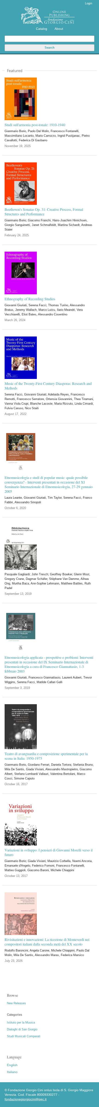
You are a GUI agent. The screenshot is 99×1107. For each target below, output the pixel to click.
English (12, 1065)
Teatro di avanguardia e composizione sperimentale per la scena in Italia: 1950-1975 (46, 756)
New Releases (16, 1003)
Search (50, 47)
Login (88, 3)
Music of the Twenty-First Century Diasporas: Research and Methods (48, 385)
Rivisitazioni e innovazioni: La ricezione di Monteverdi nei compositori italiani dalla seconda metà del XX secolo (47, 941)
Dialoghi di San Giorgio (22, 1029)
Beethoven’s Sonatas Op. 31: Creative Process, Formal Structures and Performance (44, 211)
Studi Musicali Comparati (23, 1036)
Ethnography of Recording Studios (30, 299)
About (59, 29)
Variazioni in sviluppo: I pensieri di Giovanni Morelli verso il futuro (49, 852)
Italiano (12, 1072)
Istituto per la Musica (21, 1022)
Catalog (41, 29)
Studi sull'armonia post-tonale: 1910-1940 (35, 124)
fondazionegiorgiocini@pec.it (26, 1099)
